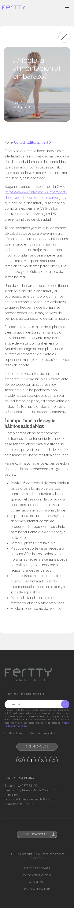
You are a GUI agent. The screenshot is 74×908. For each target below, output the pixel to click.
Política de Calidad (37, 889)
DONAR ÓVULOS (37, 746)
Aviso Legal (37, 882)
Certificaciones (35, 834)
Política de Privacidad (37, 875)
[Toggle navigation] (67, 7)
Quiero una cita (39, 899)
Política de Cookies (37, 868)
